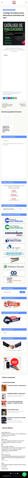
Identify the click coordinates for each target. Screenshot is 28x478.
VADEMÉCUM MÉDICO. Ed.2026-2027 (16, 393)
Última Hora (4, 439)
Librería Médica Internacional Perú (17, 476)
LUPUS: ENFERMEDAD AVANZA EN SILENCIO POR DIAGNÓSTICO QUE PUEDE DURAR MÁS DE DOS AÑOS (13, 457)
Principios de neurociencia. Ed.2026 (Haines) (16, 418)
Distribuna (5, 93)
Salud (2, 463)
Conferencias (18, 92)
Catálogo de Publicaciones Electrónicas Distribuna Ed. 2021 (6, 129)
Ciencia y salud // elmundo (7, 446)
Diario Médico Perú (5, 454)
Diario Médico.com (5, 432)
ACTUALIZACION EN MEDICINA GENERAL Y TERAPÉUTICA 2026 (15, 402)
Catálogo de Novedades (9, 92)
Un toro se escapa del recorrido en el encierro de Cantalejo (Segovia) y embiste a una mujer (12, 441)
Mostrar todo (5, 468)
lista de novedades (7, 94)
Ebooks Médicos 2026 (12, 409)
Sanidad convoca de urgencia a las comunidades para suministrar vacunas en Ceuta (13, 434)
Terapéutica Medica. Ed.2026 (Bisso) (16, 385)
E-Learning (10, 93)
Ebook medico (16, 93)
